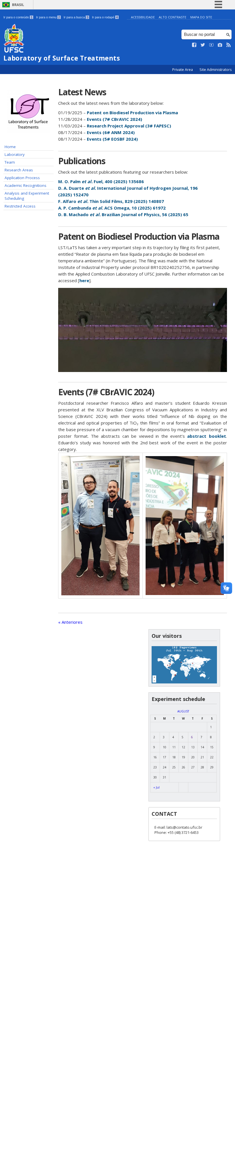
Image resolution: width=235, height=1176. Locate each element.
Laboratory (15, 154)
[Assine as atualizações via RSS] (228, 45)
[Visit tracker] (184, 682)
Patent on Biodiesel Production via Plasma (132, 112)
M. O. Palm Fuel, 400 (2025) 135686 (101, 181)
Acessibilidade (143, 17)
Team (10, 162)
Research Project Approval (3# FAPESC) (129, 126)
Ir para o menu (48, 17)
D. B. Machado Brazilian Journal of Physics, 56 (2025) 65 (123, 214)
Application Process (22, 177)
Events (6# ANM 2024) (111, 132)
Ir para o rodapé (105, 17)
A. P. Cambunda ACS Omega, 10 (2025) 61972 (112, 208)
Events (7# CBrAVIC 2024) (114, 119)
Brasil (18, 4)
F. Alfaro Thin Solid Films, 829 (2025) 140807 (111, 201)
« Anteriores (70, 622)
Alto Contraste (172, 17)
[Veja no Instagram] (220, 45)
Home (10, 146)
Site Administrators (215, 69)
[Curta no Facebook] (194, 45)
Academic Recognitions (25, 185)
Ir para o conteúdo (17, 17)
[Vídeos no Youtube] (211, 45)
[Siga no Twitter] (203, 45)
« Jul (156, 787)
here (84, 280)
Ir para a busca (76, 17)
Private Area (183, 69)
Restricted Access (20, 206)
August (183, 711)
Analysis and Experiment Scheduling (27, 196)
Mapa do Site (201, 17)
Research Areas (19, 170)
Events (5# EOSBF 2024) (112, 139)
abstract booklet (206, 436)
